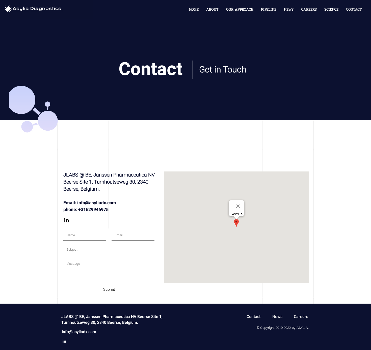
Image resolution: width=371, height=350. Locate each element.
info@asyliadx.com (96, 202)
